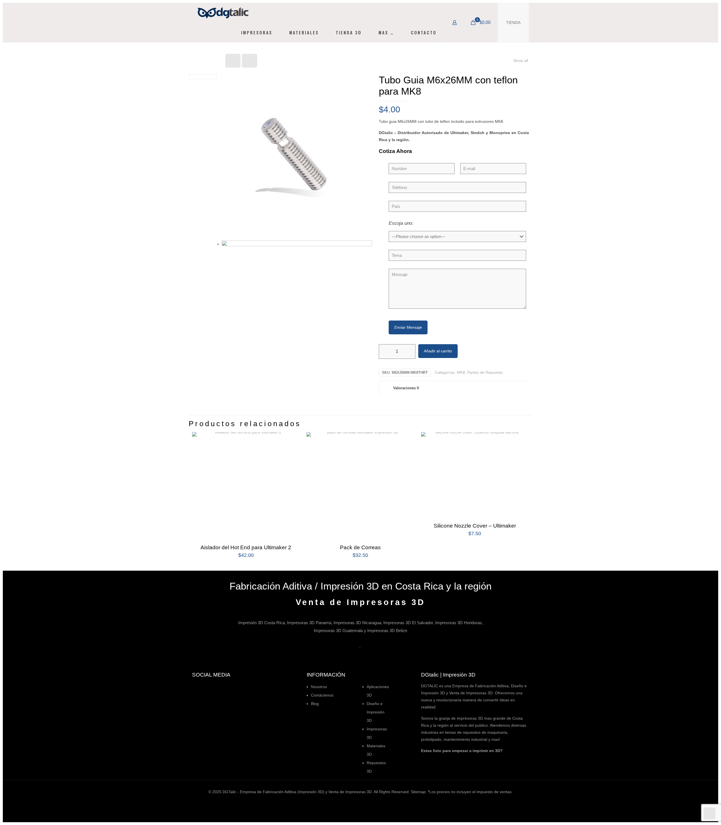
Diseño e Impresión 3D (375, 712)
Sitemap (418, 792)
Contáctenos (322, 695)
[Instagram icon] (369, 801)
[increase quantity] (409, 351)
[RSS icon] (375, 801)
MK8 (461, 372)
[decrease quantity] (385, 351)
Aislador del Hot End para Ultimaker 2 (246, 547)
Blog (315, 703)
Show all (520, 60)
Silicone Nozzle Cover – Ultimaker (475, 526)
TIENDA (513, 22)
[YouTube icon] (357, 801)
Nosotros (319, 686)
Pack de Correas (360, 547)
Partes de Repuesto (485, 372)
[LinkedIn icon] (363, 801)
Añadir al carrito (438, 351)
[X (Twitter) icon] (352, 801)
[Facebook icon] (346, 801)
